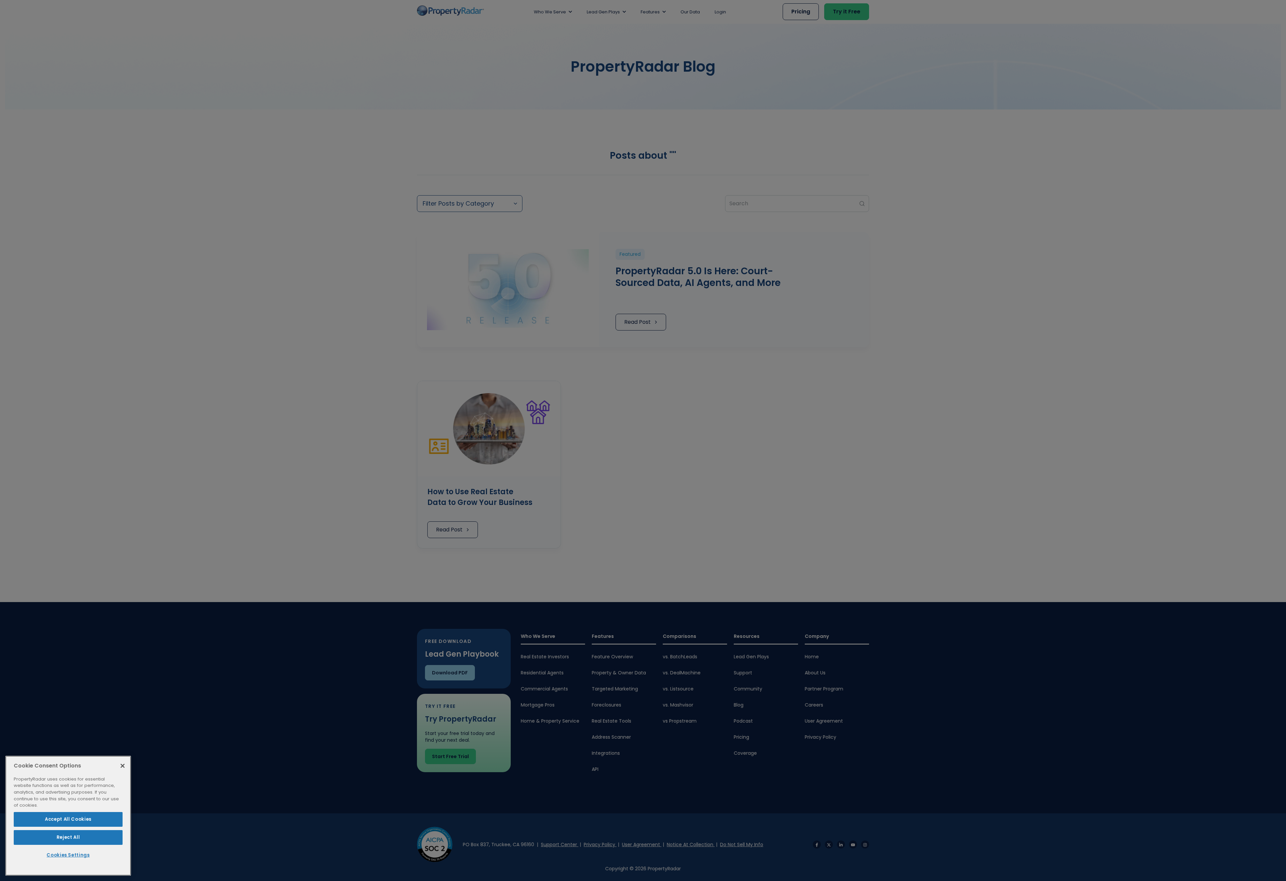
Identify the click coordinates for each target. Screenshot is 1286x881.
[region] (68, 816)
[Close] (122, 765)
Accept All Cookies (68, 819)
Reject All (68, 837)
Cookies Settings (68, 855)
